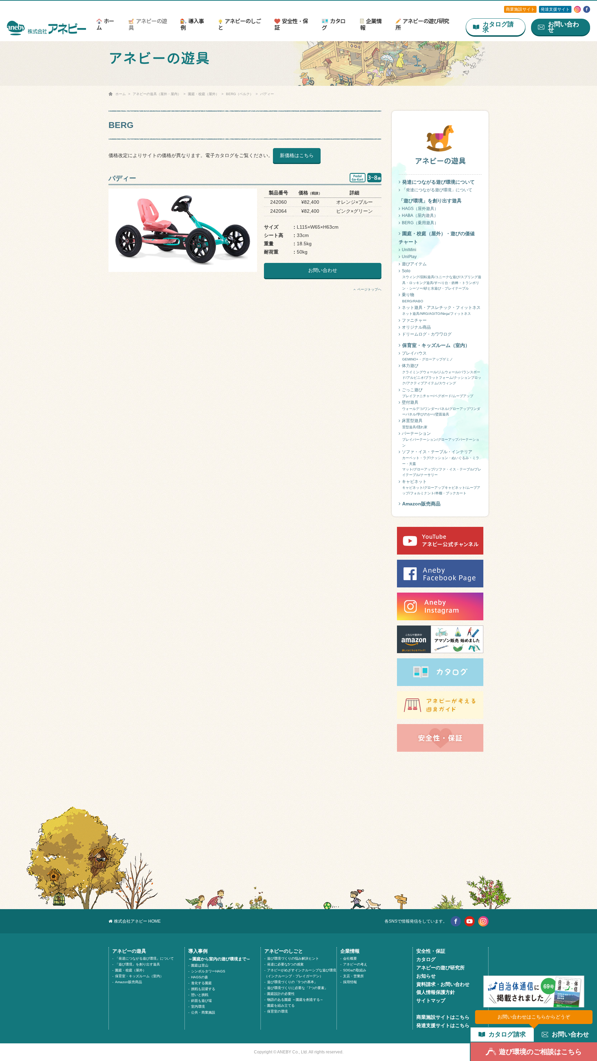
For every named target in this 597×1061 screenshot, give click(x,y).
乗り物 (412, 297)
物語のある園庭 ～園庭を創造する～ (295, 999)
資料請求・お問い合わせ (443, 984)
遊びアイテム (414, 264)
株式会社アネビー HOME (137, 921)
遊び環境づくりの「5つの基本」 (292, 982)
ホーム (105, 24)
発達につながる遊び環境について (438, 182)
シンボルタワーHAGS (208, 971)
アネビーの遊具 (148, 24)
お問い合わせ (322, 270)
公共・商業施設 (203, 1012)
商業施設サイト (520, 9)
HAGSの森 (199, 977)
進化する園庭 (201, 983)
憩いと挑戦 (199, 995)
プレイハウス (427, 356)
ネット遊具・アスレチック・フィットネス (441, 310)
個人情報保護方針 (435, 992)
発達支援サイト (555, 9)
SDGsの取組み (354, 970)
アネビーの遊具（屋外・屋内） (157, 94)
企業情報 (370, 24)
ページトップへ (369, 289)
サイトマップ (430, 1000)
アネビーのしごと (239, 24)
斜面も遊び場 (201, 1001)
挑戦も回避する (203, 989)
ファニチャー (414, 320)
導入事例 (191, 24)
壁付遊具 (441, 408)
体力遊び (441, 374)
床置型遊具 (414, 423)
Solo (441, 279)
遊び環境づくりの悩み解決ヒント (293, 958)
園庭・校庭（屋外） (203, 94)
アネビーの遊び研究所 (422, 24)
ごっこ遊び (437, 392)
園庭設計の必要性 (281, 994)
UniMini (409, 249)
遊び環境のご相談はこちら (540, 1051)
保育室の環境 (277, 1011)
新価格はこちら (297, 155)
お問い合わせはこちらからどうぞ (534, 1016)
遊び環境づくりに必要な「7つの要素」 (297, 988)
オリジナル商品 (416, 327)
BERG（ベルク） (239, 94)
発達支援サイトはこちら (443, 1025)
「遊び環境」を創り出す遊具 (137, 964)
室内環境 (198, 1006)
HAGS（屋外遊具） (420, 208)
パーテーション (440, 439)
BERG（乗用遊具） (420, 222)
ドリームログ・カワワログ (427, 334)
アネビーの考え (355, 964)
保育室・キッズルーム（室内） (436, 345)
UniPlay (409, 256)
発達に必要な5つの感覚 (285, 964)
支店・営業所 (353, 976)
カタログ (333, 24)
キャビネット (441, 487)
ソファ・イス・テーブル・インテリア (441, 463)
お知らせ (426, 976)
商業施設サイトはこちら (443, 1017)
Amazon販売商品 (421, 503)
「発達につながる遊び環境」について (437, 189)
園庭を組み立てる (281, 1005)
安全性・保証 (291, 24)
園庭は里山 (199, 965)
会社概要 (350, 958)
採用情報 (350, 982)
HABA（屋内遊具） (420, 215)
